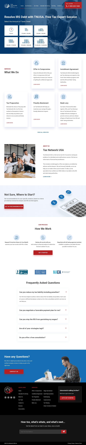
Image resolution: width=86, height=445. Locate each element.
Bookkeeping (47, 396)
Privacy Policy (71, 443)
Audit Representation (48, 393)
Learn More (47, 176)
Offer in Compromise (37, 390)
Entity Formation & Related (50, 406)
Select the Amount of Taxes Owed (17, 21)
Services (34, 387)
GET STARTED (43, 252)
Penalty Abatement (36, 400)
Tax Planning (47, 403)
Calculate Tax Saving (45, 5)
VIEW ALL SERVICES (43, 132)
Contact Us (59, 5)
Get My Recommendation (14, 206)
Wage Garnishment (48, 390)
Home (22, 5)
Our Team (36, 5)
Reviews (20, 406)
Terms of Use (78, 443)
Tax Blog (54, 5)
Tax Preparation (35, 396)
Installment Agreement (37, 393)
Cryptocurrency (47, 400)
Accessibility (21, 409)
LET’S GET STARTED (67, 398)
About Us (20, 396)
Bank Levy (34, 403)
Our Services (28, 5)
